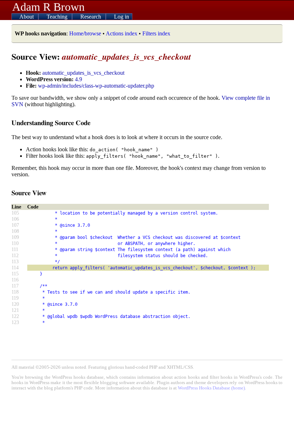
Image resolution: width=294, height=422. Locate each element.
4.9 (78, 79)
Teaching (58, 17)
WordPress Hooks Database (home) (211, 388)
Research (91, 17)
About (27, 17)
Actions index (121, 33)
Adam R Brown (48, 6)
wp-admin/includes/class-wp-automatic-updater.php (96, 86)
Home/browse (85, 33)
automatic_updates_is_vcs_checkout (83, 73)
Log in (121, 17)
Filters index (156, 33)
